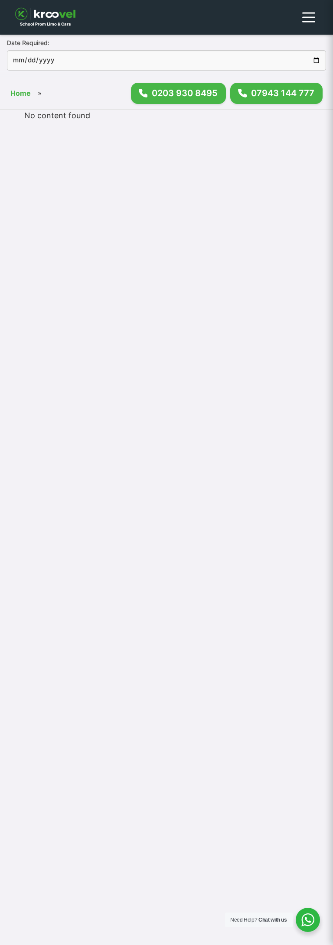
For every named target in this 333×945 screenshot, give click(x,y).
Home (20, 93)
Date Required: (28, 42)
